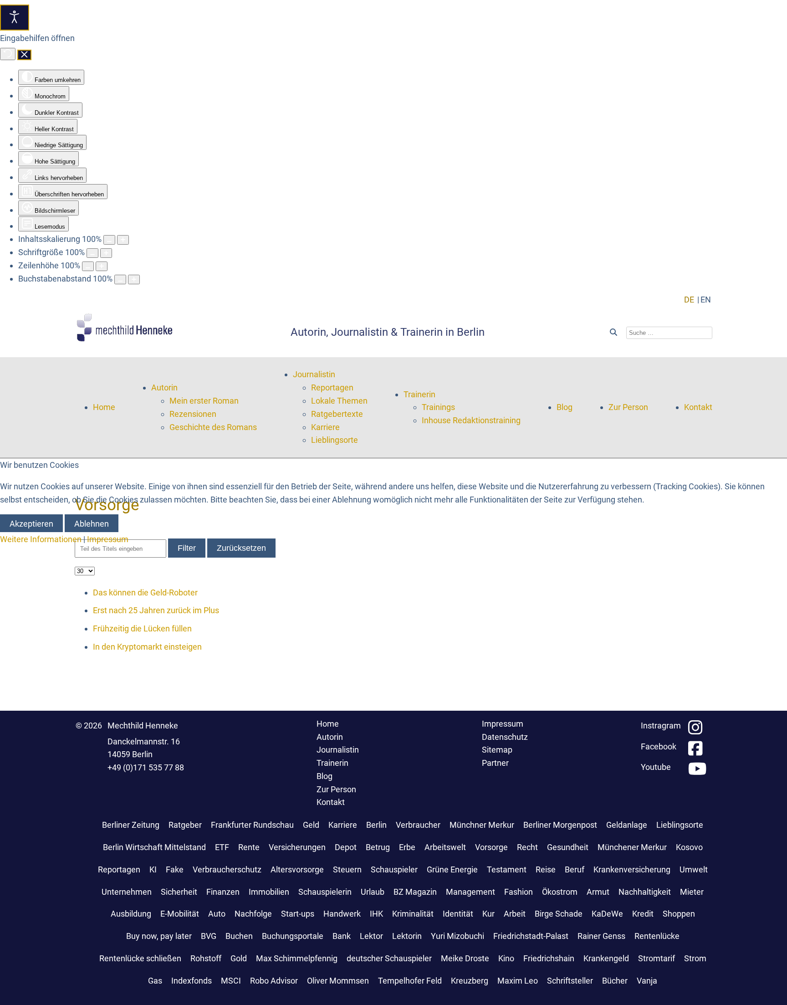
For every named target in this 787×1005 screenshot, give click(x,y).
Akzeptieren (31, 523)
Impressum (107, 539)
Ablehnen (91, 523)
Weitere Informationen (41, 539)
